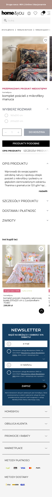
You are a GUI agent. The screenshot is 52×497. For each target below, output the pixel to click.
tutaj (38, 400)
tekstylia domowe (24, 30)
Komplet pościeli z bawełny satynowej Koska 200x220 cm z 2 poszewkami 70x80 (22, 300)
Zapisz (26, 386)
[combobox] (26, 20)
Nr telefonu (26, 365)
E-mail (26, 344)
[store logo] (13, 13)
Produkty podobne (26, 143)
